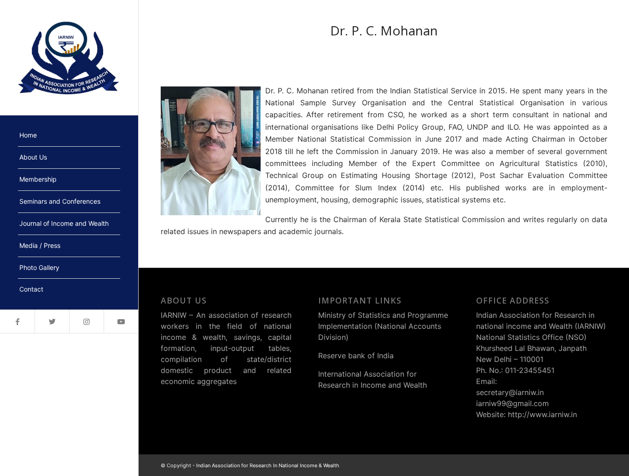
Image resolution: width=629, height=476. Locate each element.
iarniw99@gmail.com (512, 403)
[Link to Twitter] (52, 321)
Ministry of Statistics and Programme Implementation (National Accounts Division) (383, 326)
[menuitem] (69, 136)
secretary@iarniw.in (510, 392)
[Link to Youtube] (121, 321)
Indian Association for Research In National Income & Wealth (267, 465)
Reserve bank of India (356, 355)
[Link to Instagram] (86, 321)
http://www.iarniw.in (542, 414)
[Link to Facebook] (17, 321)
